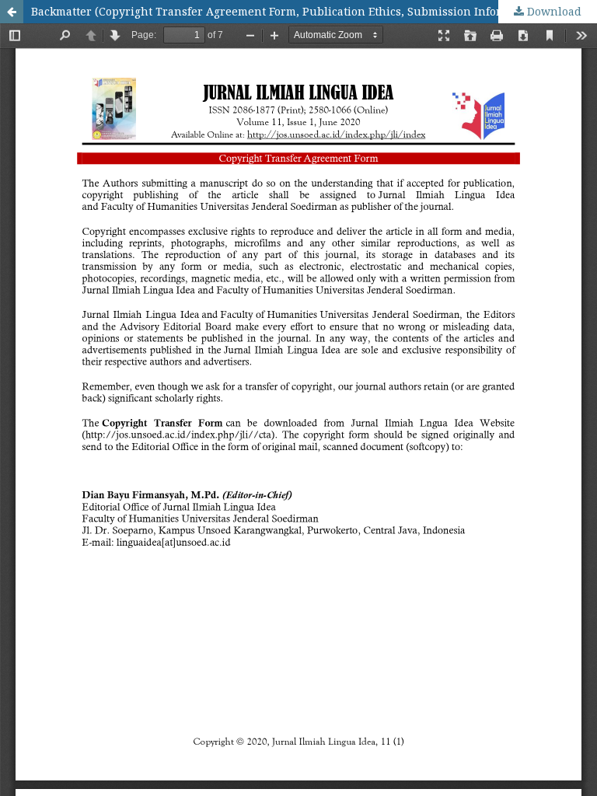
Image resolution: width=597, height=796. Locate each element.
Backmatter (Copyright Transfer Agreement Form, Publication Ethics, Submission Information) (287, 11)
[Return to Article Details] (11, 11)
